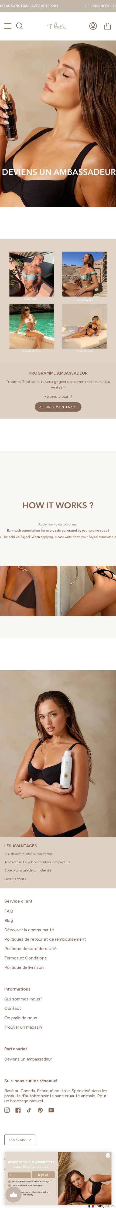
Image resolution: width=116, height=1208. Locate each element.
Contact (12, 1008)
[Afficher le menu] (8, 26)
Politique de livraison (24, 967)
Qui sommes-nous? (23, 999)
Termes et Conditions (25, 958)
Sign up (43, 1175)
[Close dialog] (107, 1155)
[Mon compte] (93, 26)
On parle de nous (20, 1017)
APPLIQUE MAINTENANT (58, 407)
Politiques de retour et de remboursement (45, 939)
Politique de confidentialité (30, 948)
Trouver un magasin (23, 1027)
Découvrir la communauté (29, 929)
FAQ (8, 911)
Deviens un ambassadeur (28, 1059)
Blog (8, 920)
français (17, 1139)
